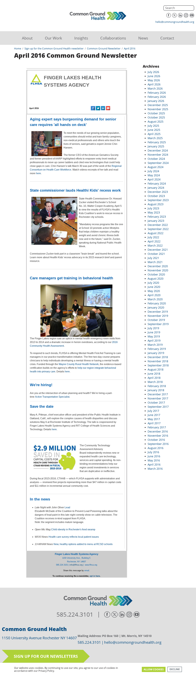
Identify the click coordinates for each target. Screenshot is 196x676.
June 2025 (154, 130)
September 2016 (158, 444)
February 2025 (157, 142)
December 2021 (158, 249)
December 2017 (158, 394)
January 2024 (156, 187)
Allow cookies (154, 669)
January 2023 (156, 221)
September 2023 (158, 200)
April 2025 (154, 134)
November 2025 (158, 109)
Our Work (53, 38)
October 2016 (156, 440)
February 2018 (157, 386)
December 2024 (158, 150)
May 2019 (154, 336)
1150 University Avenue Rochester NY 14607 (39, 637)
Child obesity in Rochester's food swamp (73, 529)
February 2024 (157, 183)
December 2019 (158, 311)
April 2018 (154, 378)
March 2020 (155, 299)
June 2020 (154, 287)
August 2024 (155, 167)
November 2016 (158, 435)
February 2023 (157, 216)
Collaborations (113, 38)
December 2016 (158, 431)
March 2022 (155, 245)
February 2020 (157, 303)
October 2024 (156, 159)
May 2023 (154, 212)
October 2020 (156, 274)
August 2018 (155, 369)
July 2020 (153, 283)
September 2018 (158, 365)
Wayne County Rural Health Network (79, 364)
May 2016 (154, 460)
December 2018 (158, 357)
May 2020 (154, 291)
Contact (167, 38)
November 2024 (158, 154)
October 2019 (156, 320)
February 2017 (157, 427)
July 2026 (153, 72)
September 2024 (158, 163)
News (143, 38)
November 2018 (158, 361)
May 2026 (154, 80)
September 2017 (158, 406)
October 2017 (156, 402)
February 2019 (157, 349)
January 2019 (156, 353)
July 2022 (153, 237)
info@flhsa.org (76, 565)
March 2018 (155, 382)
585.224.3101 (75, 614)
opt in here (95, 576)
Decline (175, 669)
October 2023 (156, 196)
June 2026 (154, 76)
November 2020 (158, 270)
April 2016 (154, 464)
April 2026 (154, 84)
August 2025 (155, 121)
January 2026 (156, 101)
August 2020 (155, 278)
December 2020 (158, 266)
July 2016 (153, 452)
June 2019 (154, 332)
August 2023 (155, 204)
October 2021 (156, 254)
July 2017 (153, 411)
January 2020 (156, 307)
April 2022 (154, 241)
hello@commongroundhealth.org (174, 22)
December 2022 (158, 225)
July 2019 (153, 328)
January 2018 (156, 390)
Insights (81, 38)
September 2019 (158, 324)
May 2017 (154, 419)
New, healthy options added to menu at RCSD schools (83, 544)
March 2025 (155, 138)
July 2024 (153, 171)
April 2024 (154, 179)
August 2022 (155, 233)
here (38, 173)
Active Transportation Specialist (52, 396)
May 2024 (154, 175)
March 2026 (155, 88)
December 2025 (158, 105)
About (27, 38)
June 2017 (154, 415)
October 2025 (156, 113)
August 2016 (155, 448)
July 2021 (153, 258)
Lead (67, 507)
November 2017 (158, 398)
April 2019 (154, 340)
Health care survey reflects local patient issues (74, 537)
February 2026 (157, 92)
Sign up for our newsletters (46, 656)
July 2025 (153, 125)
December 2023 (158, 192)
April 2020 (154, 295)
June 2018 (154, 373)
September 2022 (158, 229)
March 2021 (155, 262)
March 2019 (155, 344)
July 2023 (153, 208)
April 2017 (154, 423)
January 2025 (156, 146)
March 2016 (155, 468)
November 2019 (158, 316)
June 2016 (154, 456)
